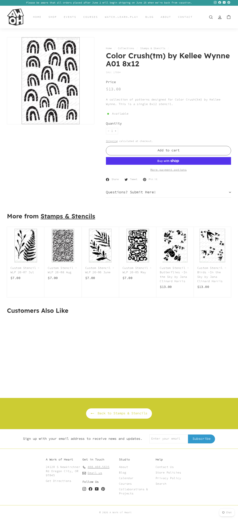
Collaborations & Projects (133, 491)
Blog (149, 17)
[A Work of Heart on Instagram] (84, 489)
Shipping (112, 141)
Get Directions (58, 481)
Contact (185, 17)
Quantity (114, 123)
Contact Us (165, 467)
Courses (90, 17)
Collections (126, 48)
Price (111, 82)
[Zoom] (50, 80)
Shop (52, 17)
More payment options (168, 170)
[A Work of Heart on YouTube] (97, 489)
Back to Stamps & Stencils (121, 413)
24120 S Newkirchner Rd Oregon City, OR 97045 (63, 471)
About (166, 17)
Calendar (126, 478)
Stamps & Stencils (152, 48)
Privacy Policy (168, 478)
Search (161, 484)
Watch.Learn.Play (121, 17)
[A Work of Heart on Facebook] (90, 489)
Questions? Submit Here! (131, 192)
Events (70, 17)
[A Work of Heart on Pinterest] (103, 489)
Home (37, 17)
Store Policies (168, 473)
